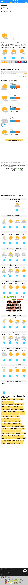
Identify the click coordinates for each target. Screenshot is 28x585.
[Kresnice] (7, 171)
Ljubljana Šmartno (16, 423)
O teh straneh (4, 571)
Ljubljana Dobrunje (6, 421)
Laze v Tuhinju (5, 416)
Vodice (22, 440)
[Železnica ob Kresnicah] (14, 171)
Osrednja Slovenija (6, 8)
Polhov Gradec (5, 433)
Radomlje (4, 435)
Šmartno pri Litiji (6, 438)
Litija (12, 416)
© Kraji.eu (3, 166)
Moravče (22, 428)
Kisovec (17, 414)
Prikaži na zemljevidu (7, 10)
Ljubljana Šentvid (6, 423)
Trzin (13, 440)
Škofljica (14, 435)
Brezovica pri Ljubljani (7, 404)
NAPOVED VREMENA (15, 1)
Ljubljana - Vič (5, 418)
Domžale (21, 409)
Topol (13, 438)
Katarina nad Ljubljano (7, 414)
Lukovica (4, 428)
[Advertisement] (14, 22)
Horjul (9, 411)
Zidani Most (19, 443)
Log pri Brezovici (6, 426)
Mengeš (16, 428)
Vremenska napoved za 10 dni (13, 140)
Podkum (18, 431)
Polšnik (13, 433)
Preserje (18, 433)
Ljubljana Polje (16, 421)
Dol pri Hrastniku (18, 406)
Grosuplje (4, 411)
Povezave (3, 574)
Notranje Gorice (11, 431)
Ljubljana (17, 416)
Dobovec (4, 406)
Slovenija (4, 7)
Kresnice (22, 414)
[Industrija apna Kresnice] (21, 171)
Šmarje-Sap (21, 435)
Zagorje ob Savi (11, 443)
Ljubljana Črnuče (14, 418)
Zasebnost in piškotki (6, 573)
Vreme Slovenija (7, 399)
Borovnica (11, 401)
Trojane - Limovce (6, 440)
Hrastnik (15, 411)
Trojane (23, 438)
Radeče (24, 433)
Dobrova (10, 406)
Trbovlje (18, 438)
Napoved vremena (7, 569)
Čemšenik (17, 404)
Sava (9, 435)
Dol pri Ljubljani (6, 409)
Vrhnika (4, 443)
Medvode (10, 428)
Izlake (22, 411)
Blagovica (4, 401)
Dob (22, 404)
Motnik (3, 431)
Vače (17, 440)
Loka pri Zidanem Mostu (18, 426)
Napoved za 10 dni (6, 11)
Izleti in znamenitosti (10, 166)
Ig (19, 411)
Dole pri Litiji (14, 409)
